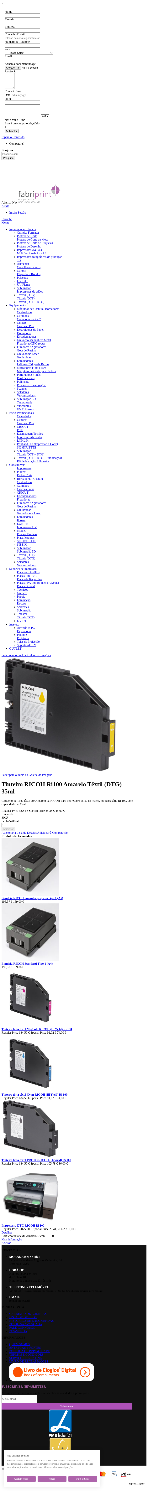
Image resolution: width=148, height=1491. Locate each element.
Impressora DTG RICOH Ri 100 (23, 1225)
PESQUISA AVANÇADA (25, 1324)
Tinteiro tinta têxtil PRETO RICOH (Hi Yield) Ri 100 (36, 1160)
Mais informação (12, 1239)
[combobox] (19, 154)
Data (7, 94)
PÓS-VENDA (18, 1331)
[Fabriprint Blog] (5, 182)
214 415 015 (15, 1291)
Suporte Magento (137, 1483)
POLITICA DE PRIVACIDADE (29, 1351)
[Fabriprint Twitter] (5, 175)
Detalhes (7, 1232)
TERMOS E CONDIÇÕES (26, 1354)
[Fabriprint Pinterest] (5, 179)
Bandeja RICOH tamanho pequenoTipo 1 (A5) (32, 898)
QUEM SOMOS (19, 1344)
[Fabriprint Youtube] (5, 165)
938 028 (64, 1291)
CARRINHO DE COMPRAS (28, 1313)
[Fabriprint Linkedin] (5, 168)
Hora (8, 98)
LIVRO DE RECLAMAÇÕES (28, 1361)
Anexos (6, 1242)
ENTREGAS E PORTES (25, 1347)
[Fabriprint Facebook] (5, 161)
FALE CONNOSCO (22, 1327)
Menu (5, 222)
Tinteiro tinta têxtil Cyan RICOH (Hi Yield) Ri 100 (34, 1094)
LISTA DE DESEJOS (23, 1317)
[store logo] (39, 202)
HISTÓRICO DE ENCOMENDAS (31, 1320)
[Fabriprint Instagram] (5, 172)
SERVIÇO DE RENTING (25, 1358)
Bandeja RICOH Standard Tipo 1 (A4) (27, 963)
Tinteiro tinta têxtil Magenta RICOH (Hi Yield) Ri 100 (37, 1029)
